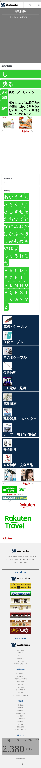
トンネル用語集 (20, 718)
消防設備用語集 (20, 713)
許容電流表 (20, 676)
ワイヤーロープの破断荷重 (20, 695)
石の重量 (20, 692)
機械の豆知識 (20, 681)
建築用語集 (23, 17)
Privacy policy (20, 758)
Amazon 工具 (6, 501)
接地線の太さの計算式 (21, 679)
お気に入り (20, 653)
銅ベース (20, 684)
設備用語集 (20, 710)
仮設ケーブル (13, 342)
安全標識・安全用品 (18, 465)
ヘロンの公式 (20, 687)
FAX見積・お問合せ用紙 (20, 664)
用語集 (16, 17)
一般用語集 (20, 721)
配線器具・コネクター (20, 418)
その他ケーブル (15, 357)
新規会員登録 (20, 650)
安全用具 (10, 449)
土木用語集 (20, 716)
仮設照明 (10, 372)
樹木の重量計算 (20, 690)
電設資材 (10, 403)
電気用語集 (20, 705)
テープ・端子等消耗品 (19, 434)
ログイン (20, 655)
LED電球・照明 (14, 388)
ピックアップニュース (21, 730)
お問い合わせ (20, 658)
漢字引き (20, 724)
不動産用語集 (20, 727)
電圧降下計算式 (20, 673)
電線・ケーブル (15, 326)
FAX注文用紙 (20, 661)
